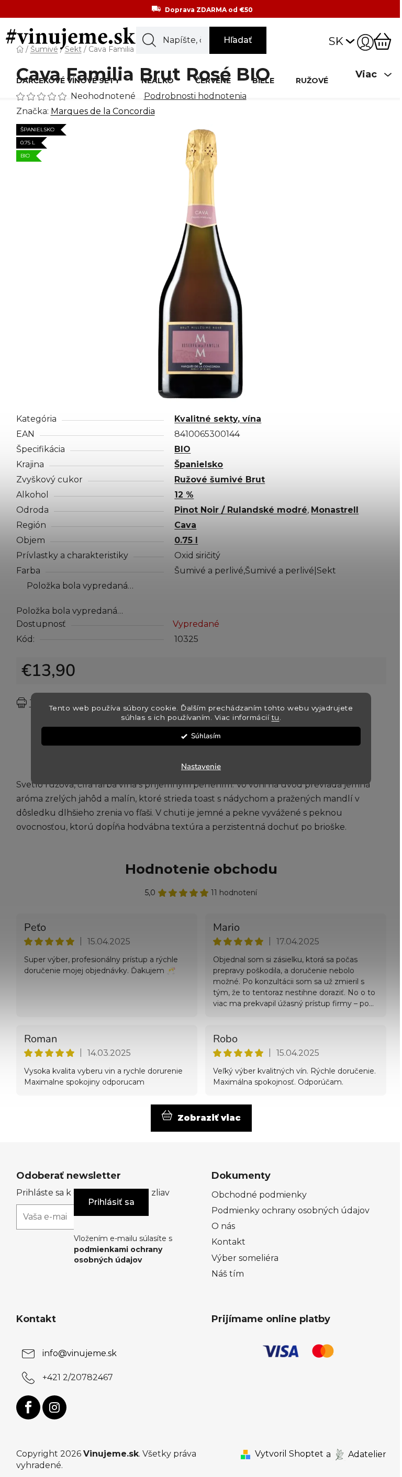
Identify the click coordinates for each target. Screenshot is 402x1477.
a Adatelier (356, 1454)
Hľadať (238, 40)
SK (336, 41)
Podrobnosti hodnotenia (195, 96)
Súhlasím (206, 736)
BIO (182, 449)
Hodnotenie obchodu (201, 869)
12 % (184, 495)
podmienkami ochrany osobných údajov (118, 1255)
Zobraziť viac (209, 1118)
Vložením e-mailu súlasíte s (123, 1249)
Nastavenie (201, 766)
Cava (185, 525)
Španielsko (198, 464)
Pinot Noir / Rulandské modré (240, 510)
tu (276, 718)
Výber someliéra (244, 1258)
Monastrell (335, 510)
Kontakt (228, 1242)
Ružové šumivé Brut (219, 479)
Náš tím (227, 1274)
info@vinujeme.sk (79, 1353)
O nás (223, 1226)
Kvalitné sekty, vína (217, 419)
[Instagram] (54, 1407)
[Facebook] (28, 1407)
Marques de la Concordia (103, 111)
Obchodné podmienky (259, 1195)
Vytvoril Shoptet (289, 1454)
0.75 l (186, 540)
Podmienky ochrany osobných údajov (290, 1210)
